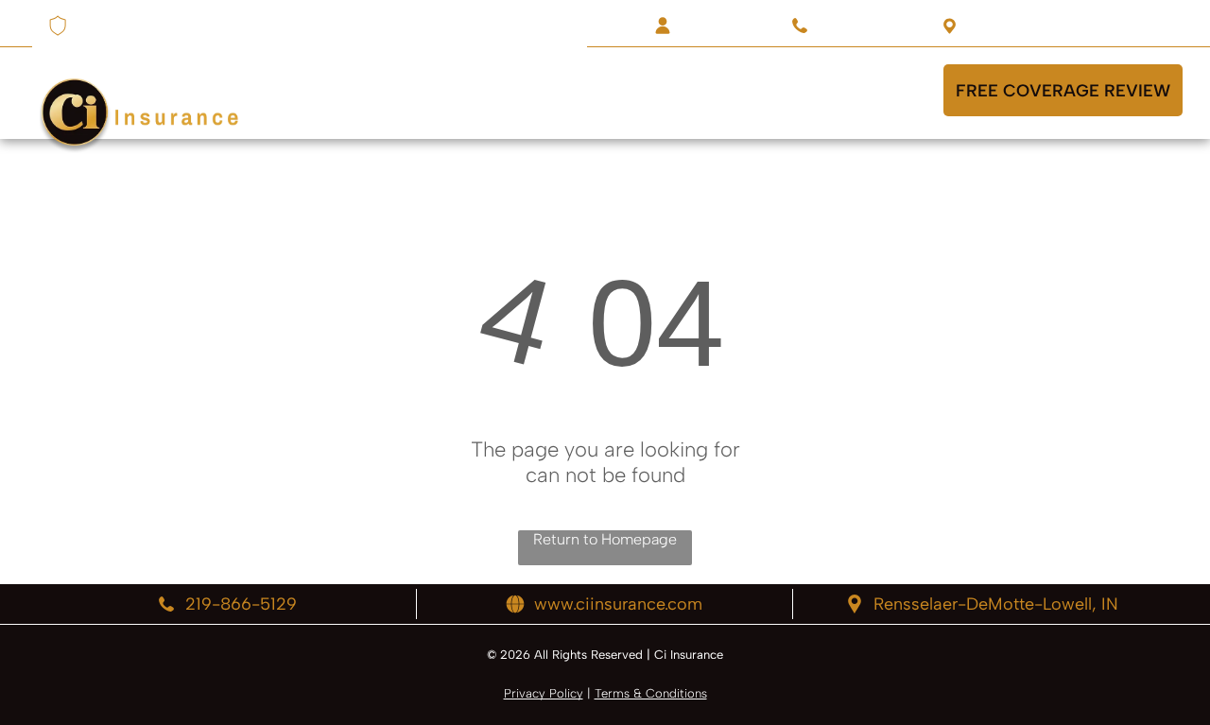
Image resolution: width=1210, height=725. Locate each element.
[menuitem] (340, 90)
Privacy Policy (543, 693)
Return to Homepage (605, 539)
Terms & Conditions (651, 693)
